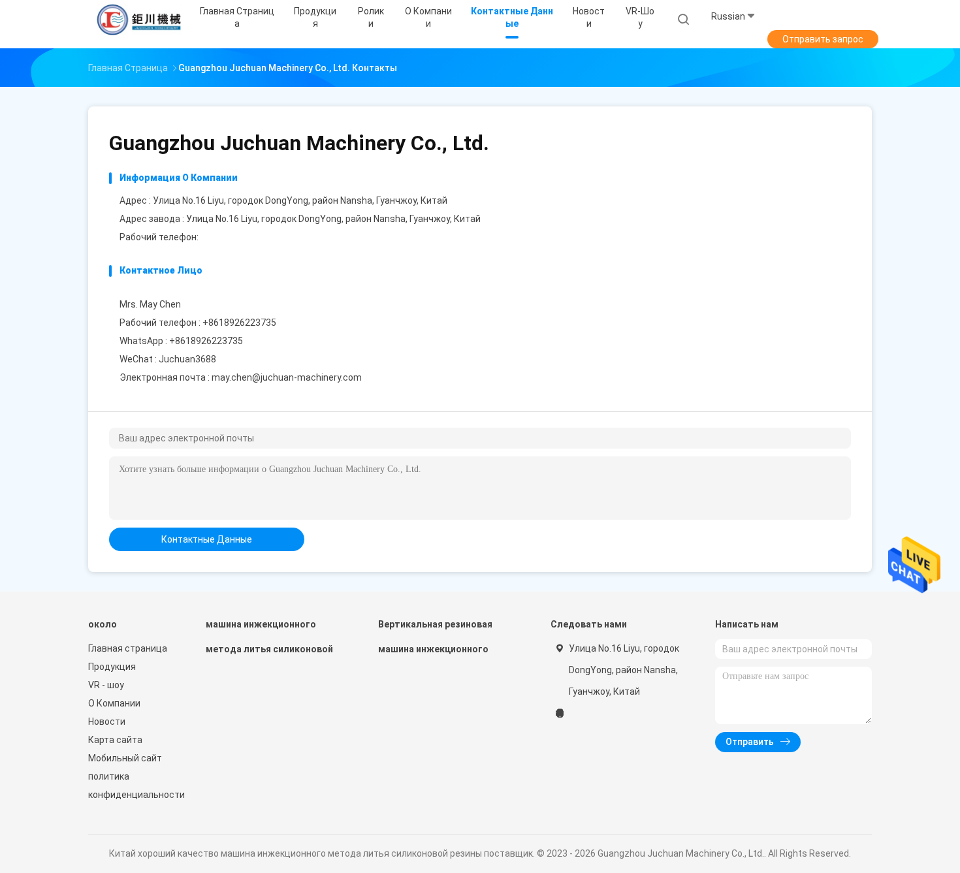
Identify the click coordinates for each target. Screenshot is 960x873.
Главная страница (127, 648)
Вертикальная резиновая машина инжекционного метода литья (435, 643)
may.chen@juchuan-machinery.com (287, 377)
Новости (106, 721)
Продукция (112, 666)
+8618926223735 (206, 341)
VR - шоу (106, 685)
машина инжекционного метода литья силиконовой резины (269, 643)
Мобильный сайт (125, 758)
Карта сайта (115, 740)
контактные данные (206, 539)
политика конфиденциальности (134, 785)
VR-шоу (640, 17)
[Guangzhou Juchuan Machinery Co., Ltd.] (139, 19)
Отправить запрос (822, 39)
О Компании (114, 703)
